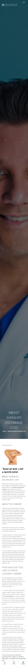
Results (23, 663)
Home (4, 431)
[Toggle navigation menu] (23, 2)
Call (5, 663)
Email (14, 663)
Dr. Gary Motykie (8, 596)
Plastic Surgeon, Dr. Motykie (15, 657)
